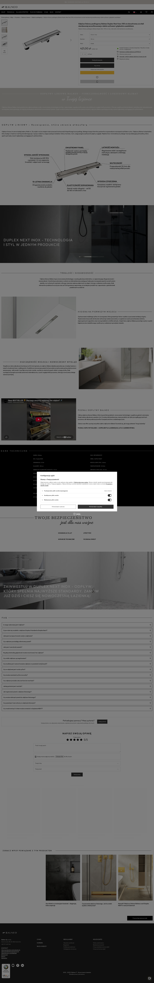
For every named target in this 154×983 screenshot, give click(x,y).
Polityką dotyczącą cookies (81, 482)
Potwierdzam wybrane (58, 506)
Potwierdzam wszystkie (95, 506)
